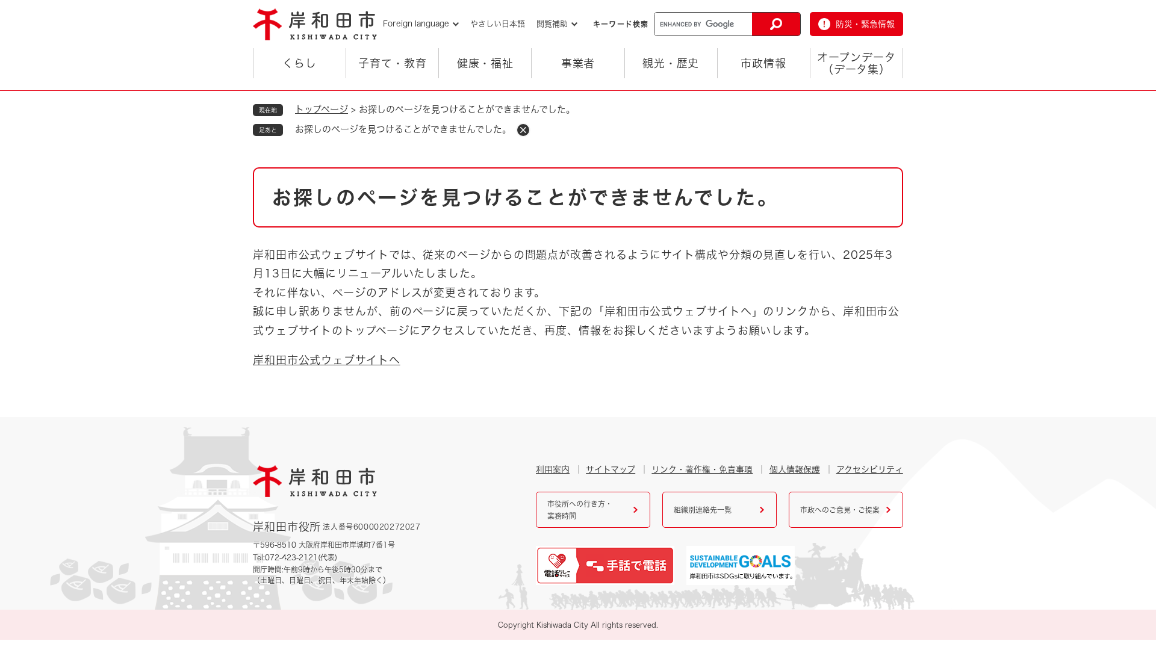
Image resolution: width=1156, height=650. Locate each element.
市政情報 (763, 63)
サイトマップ (610, 469)
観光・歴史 (671, 63)
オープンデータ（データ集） (856, 63)
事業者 (578, 63)
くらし (299, 63)
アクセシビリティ (869, 469)
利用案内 (553, 469)
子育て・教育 (392, 63)
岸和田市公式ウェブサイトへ (326, 359)
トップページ (321, 109)
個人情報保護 (794, 469)
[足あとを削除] (523, 130)
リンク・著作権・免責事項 (702, 469)
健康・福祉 (485, 63)
